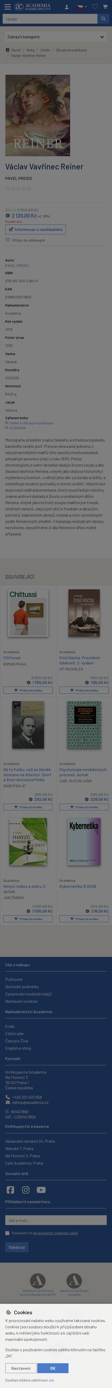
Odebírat (17, 1247)
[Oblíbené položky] (95, 7)
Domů (16, 50)
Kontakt (13, 1058)
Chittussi (12, 657)
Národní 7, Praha (19, 1148)
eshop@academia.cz (30, 1102)
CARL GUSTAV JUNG (75, 781)
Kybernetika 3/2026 (77, 886)
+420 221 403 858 (26, 1096)
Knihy (31, 50)
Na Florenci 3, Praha (22, 1155)
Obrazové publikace (71, 50)
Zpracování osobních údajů (28, 993)
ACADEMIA (17, 428)
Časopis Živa (16, 1040)
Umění (45, 50)
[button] (82, 7)
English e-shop (18, 1047)
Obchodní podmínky (22, 986)
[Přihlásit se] (68, 7)
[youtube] (41, 1189)
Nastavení (20, 1368)
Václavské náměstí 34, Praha (30, 1141)
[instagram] (26, 1189)
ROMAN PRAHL (15, 664)
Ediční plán (14, 1033)
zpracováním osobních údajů (55, 1233)
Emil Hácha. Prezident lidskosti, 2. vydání (79, 660)
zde (51, 1380)
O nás (10, 1026)
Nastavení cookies (21, 1001)
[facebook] (10, 1189)
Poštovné (13, 979)
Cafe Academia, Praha (24, 1162)
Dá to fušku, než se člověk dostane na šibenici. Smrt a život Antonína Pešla (27, 774)
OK (52, 1368)
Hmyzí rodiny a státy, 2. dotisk (24, 889)
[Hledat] (103, 19)
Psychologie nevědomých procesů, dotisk (83, 772)
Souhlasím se (44, 1233)
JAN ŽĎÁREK (13, 897)
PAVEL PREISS (18, 178)
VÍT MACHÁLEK (71, 669)
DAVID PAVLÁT (14, 786)
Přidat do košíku (30, 690)
